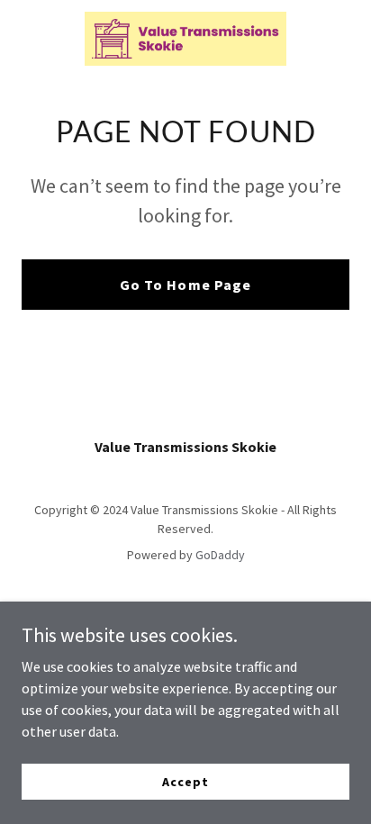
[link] (185, 38)
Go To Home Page (185, 285)
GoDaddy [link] (220, 555)
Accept (185, 781)
